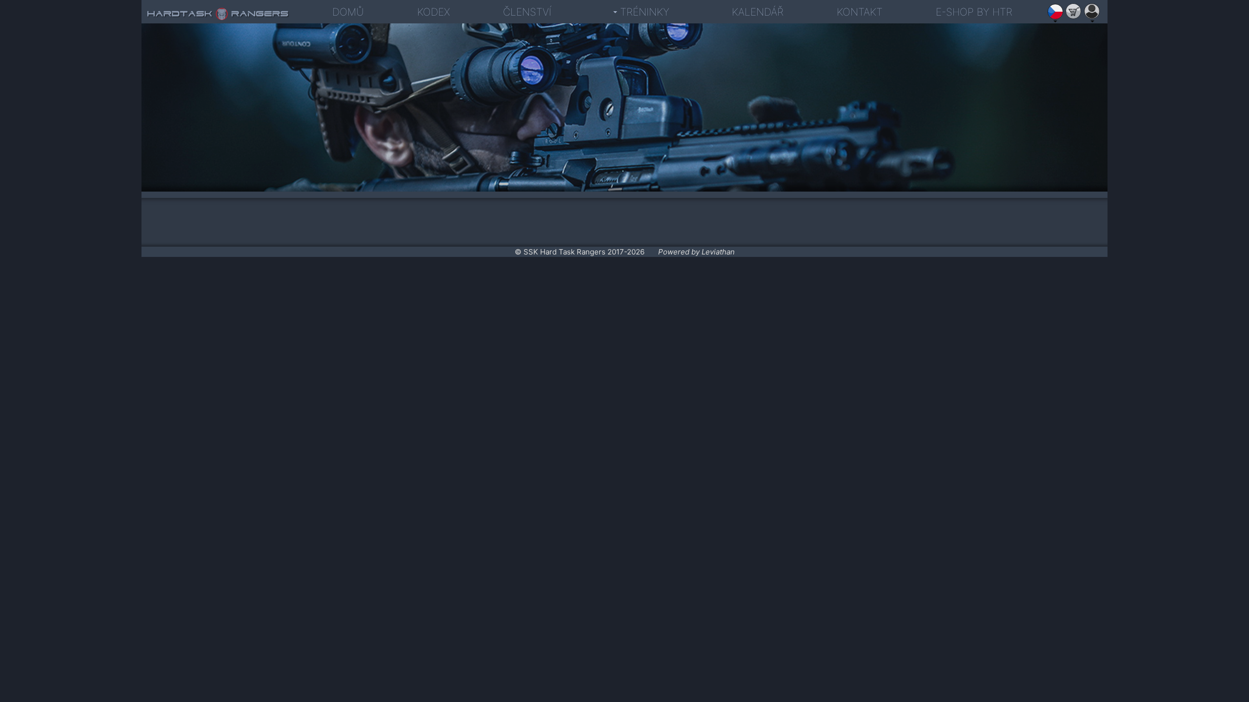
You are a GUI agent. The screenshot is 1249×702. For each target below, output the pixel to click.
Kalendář (758, 12)
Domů (348, 12)
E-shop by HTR (974, 12)
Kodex (433, 12)
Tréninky (644, 12)
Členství (527, 12)
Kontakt (860, 12)
